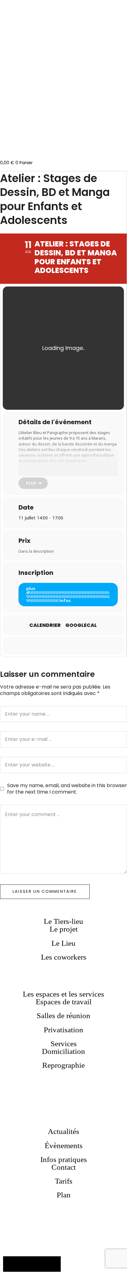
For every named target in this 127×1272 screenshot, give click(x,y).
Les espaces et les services (63, 994)
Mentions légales (32, 1269)
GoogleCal (81, 625)
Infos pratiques (63, 1159)
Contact (63, 1167)
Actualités (63, 1131)
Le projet (64, 929)
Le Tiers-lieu (63, 921)
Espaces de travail (64, 1002)
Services (64, 1043)
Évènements (64, 1145)
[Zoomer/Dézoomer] (0, 1264)
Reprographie (63, 1065)
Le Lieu (63, 943)
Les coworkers (63, 957)
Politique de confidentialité (32, 1263)
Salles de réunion (63, 1015)
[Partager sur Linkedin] (68, 645)
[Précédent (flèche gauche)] (0, 1270)
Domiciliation (63, 1051)
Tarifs (63, 1181)
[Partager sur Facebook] (56, 645)
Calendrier (45, 625)
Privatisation (63, 1030)
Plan (64, 1195)
